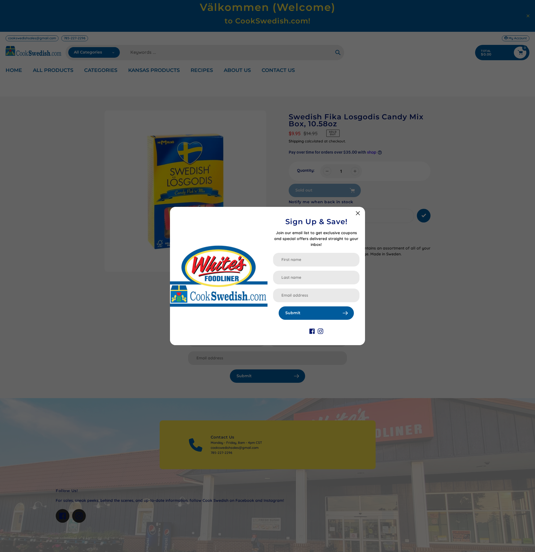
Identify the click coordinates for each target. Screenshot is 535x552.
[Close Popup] (357, 213)
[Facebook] (312, 330)
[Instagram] (320, 330)
